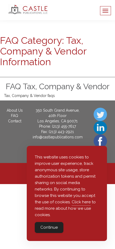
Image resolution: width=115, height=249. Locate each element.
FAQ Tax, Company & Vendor (57, 86)
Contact (14, 121)
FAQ (14, 116)
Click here (81, 202)
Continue (49, 227)
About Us (15, 110)
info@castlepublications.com (58, 137)
